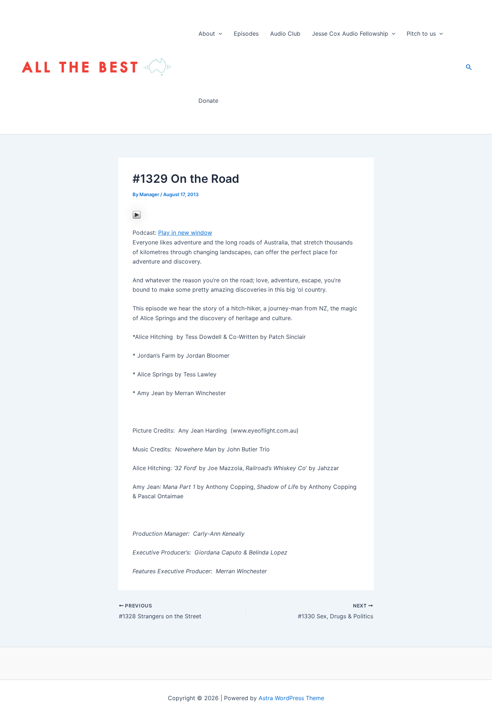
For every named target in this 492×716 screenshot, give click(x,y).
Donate (208, 100)
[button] (218, 33)
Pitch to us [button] (421, 33)
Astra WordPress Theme (291, 698)
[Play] (137, 214)
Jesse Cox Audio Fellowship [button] (350, 33)
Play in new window (185, 232)
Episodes (246, 33)
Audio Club (285, 33)
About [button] (206, 33)
